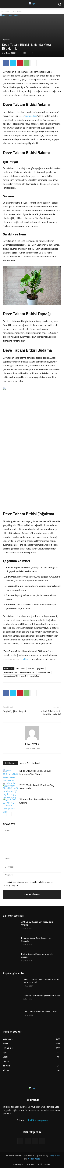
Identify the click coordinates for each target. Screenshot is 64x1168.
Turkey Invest (54, 1155)
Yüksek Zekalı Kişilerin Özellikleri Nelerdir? (51, 713)
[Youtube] (42, 1141)
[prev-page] (5, 814)
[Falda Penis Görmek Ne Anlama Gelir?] (11, 1016)
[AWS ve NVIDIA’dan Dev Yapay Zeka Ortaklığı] (11, 926)
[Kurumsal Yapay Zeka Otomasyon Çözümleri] (11, 943)
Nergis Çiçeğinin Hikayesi (14, 711)
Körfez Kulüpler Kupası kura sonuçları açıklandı (37, 955)
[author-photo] (32, 740)
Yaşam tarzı (17, 11)
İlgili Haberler (10, 763)
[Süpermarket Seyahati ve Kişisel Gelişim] (10, 805)
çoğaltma (40, 668)
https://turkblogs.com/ (32, 748)
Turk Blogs (24, 659)
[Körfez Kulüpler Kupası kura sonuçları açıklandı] (11, 959)
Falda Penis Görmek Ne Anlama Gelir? (40, 1012)
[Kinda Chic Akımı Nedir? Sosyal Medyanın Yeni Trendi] (10, 778)
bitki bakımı (20, 668)
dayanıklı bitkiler (10, 672)
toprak (23, 675)
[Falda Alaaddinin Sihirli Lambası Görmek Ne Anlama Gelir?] (11, 984)
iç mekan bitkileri (44, 672)
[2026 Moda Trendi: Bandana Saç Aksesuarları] (10, 791)
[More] (33, 63)
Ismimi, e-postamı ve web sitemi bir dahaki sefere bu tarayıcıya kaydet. (28, 883)
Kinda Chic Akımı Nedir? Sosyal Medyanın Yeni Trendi (35, 772)
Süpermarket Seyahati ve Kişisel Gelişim (36, 801)
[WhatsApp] (26, 63)
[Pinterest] (20, 63)
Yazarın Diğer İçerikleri (30, 763)
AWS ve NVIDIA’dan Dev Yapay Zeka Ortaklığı (37, 923)
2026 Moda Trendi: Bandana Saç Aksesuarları (36, 787)
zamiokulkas (31, 116)
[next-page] (9, 814)
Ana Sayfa (5, 11)
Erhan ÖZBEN (11, 52)
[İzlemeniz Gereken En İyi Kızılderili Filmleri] (11, 1000)
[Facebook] (6, 63)
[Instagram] (28, 1141)
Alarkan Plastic (34, 1159)
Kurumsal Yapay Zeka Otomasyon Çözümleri (36, 939)
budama (31, 668)
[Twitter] (13, 63)
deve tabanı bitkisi (27, 672)
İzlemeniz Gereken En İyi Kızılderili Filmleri (42, 995)
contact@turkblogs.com (36, 1120)
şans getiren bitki (11, 675)
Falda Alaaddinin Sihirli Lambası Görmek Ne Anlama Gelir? (41, 980)
